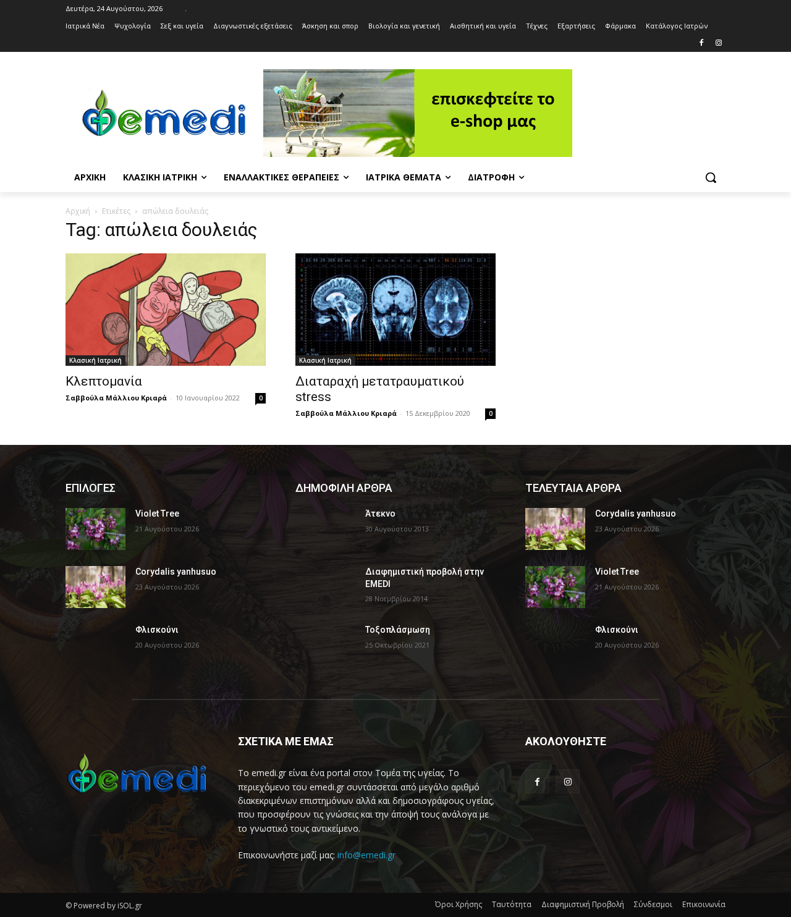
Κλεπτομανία (104, 381)
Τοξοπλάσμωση (397, 630)
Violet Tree (157, 513)
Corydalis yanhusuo (175, 572)
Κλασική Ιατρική (95, 360)
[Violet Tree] (95, 529)
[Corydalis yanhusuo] (95, 587)
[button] (710, 177)
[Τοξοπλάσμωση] (325, 645)
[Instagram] (718, 43)
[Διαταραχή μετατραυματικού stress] (395, 309)
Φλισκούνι (157, 630)
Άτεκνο (380, 513)
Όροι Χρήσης (458, 904)
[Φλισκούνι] (95, 645)
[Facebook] (701, 43)
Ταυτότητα (511, 904)
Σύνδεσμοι (653, 904)
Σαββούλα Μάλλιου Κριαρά (116, 397)
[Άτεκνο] (325, 529)
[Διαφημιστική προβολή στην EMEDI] (325, 587)
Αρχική (78, 211)
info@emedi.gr (366, 855)
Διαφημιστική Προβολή (582, 904)
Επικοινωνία (703, 904)
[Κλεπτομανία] (166, 309)
